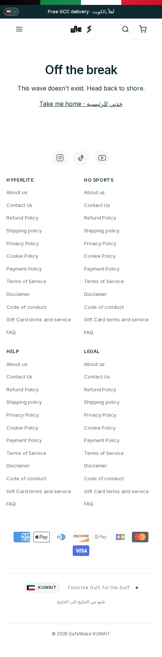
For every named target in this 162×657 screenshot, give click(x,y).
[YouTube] (102, 157)
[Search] (125, 29)
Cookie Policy (22, 256)
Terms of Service (26, 281)
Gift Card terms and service (38, 319)
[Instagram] (59, 157)
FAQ (11, 332)
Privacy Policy (22, 243)
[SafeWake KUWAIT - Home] (81, 29)
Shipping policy (24, 230)
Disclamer (17, 294)
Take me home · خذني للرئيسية (81, 103)
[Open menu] (19, 29)
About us (16, 192)
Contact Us (19, 205)
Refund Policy (22, 218)
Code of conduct (26, 307)
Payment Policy (24, 269)
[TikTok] (81, 157)
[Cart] (142, 29)
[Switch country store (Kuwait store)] (11, 12)
